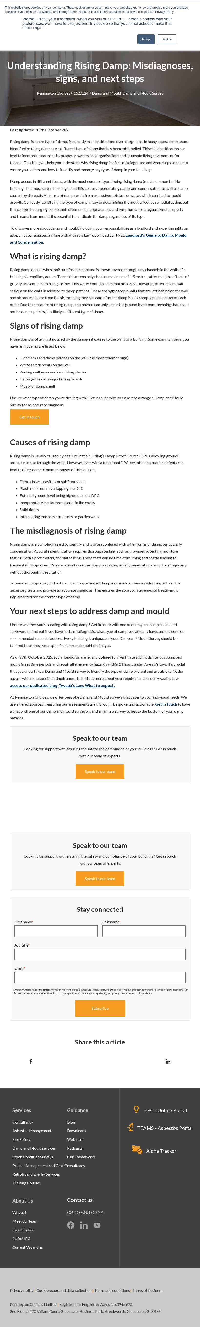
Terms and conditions (112, 1290)
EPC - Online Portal (165, 1110)
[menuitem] (22, 1122)
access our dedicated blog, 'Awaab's (62, 685)
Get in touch (98, 397)
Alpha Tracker (161, 1151)
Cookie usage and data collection (63, 1290)
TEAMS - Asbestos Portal (165, 1128)
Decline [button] (167, 39)
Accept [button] (145, 39)
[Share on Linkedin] (168, 1061)
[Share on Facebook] (31, 1061)
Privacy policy (22, 1290)
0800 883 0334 (85, 1212)
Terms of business (147, 1290)
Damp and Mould (106, 93)
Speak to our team (100, 878)
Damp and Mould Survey (142, 93)
